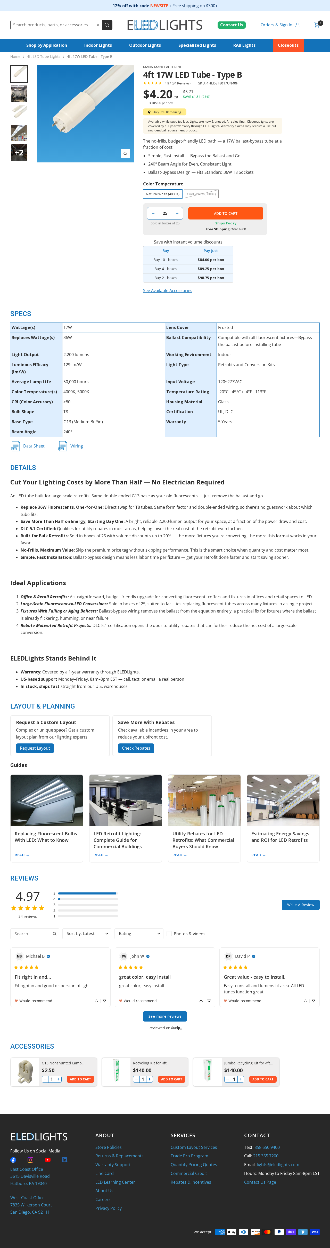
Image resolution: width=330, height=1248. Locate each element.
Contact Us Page (260, 1182)
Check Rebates (136, 748)
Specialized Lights (197, 45)
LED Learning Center (115, 1182)
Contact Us (231, 25)
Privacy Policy (108, 1208)
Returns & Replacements (119, 1156)
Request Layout (35, 748)
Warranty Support (113, 1164)
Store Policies (108, 1147)
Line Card (104, 1173)
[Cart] (317, 25)
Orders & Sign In (276, 25)
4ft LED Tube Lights (43, 56)
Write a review (300, 904)
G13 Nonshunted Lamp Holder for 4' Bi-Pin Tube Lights (63, 1063)
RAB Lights (244, 45)
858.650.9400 (267, 1147)
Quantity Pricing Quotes (194, 1164)
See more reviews (165, 1016)
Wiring (76, 446)
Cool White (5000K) (201, 194)
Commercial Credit (189, 1173)
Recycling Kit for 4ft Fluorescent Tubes (150, 1063)
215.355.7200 (265, 1156)
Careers (103, 1199)
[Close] (98, 25)
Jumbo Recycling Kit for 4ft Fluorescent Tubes (247, 1063)
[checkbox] (191, 934)
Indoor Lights (98, 45)
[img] (48, 956)
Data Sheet (34, 446)
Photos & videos (189, 934)
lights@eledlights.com (278, 1164)
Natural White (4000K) (162, 194)
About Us (104, 1191)
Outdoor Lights (145, 45)
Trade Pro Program (189, 1156)
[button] (85, 893)
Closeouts (288, 45)
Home (15, 56)
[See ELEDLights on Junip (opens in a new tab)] (176, 1028)
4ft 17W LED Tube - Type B (89, 56)
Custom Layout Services (194, 1147)
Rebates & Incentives (191, 1182)
